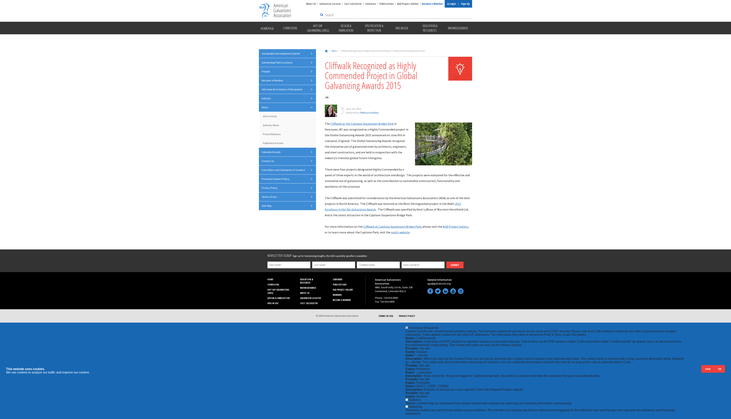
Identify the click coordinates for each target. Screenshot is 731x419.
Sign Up (465, 4)
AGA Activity (270, 116)
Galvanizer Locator (330, 4)
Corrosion (273, 284)
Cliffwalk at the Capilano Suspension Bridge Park (361, 124)
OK (719, 369)
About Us (311, 4)
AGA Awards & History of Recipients (282, 89)
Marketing (415, 406)
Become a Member (432, 4)
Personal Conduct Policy (275, 179)
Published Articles (273, 143)
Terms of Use (269, 197)
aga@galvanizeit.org (439, 283)
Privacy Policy (270, 188)
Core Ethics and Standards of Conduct (283, 170)
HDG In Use (272, 303)
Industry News (271, 125)
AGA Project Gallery (407, 4)
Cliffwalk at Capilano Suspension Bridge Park (392, 226)
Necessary (423, 327)
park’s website (400, 232)
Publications (386, 4)
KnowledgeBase (308, 287)
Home (326, 51)
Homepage (267, 28)
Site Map (267, 205)
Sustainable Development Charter (281, 53)
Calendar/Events (271, 152)
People (266, 71)
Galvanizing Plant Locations (277, 62)
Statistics (415, 399)
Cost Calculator (353, 4)
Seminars (370, 4)
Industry (266, 98)
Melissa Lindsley (369, 112)
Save (707, 369)
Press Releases (272, 134)
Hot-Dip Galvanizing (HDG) (278, 291)
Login (452, 4)
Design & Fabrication (278, 298)
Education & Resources (306, 281)
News (334, 50)
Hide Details (696, 370)
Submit (455, 265)
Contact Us (268, 161)
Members (337, 294)
